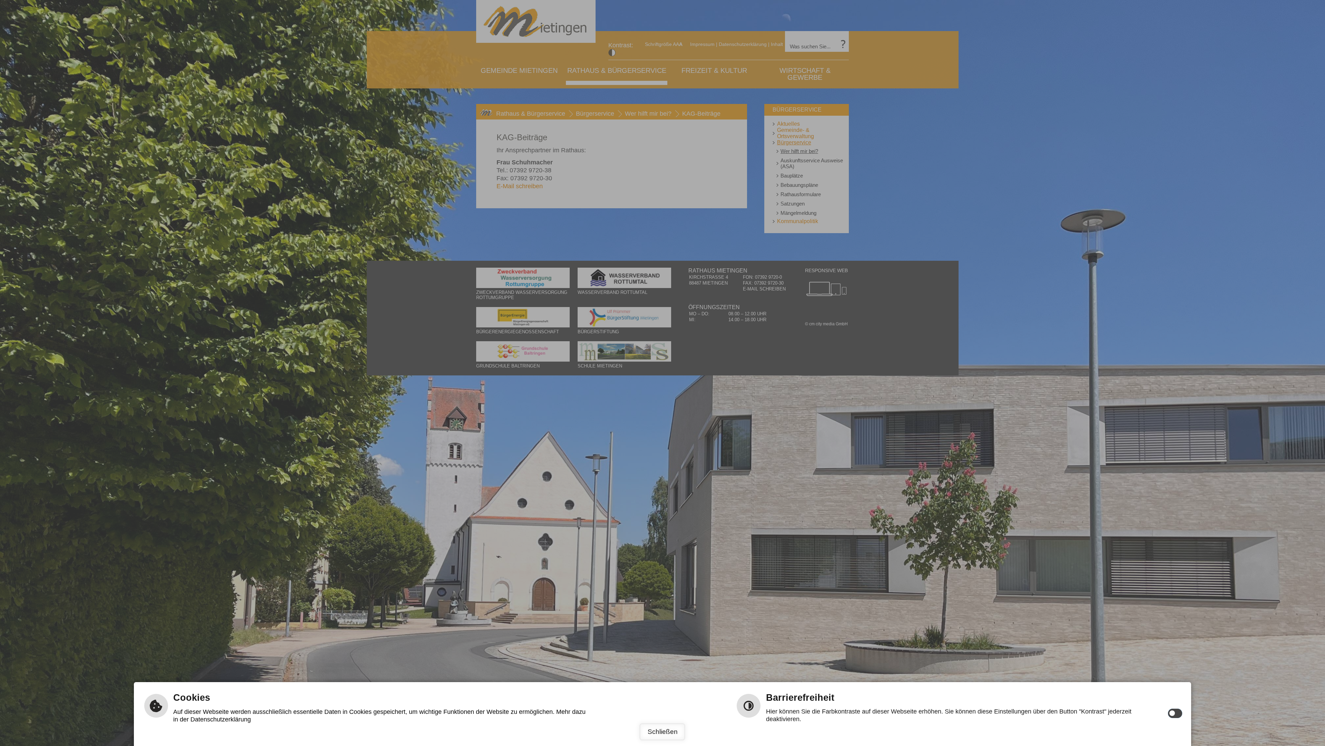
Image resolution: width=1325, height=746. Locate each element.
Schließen (663, 731)
